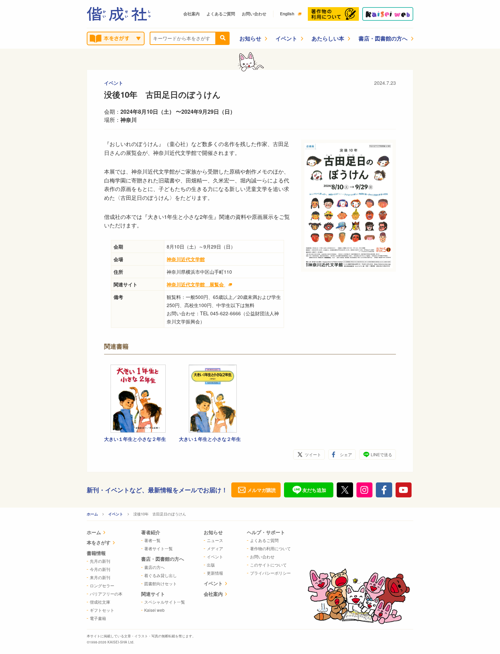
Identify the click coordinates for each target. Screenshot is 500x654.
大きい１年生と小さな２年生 (135, 438)
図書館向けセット (160, 583)
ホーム (92, 513)
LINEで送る (381, 454)
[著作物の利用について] (333, 14)
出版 (211, 565)
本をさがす (99, 542)
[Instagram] (364, 489)
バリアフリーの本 (106, 593)
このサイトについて (268, 565)
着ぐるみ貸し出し (160, 575)
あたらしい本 (328, 38)
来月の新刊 (100, 577)
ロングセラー (102, 585)
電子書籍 (98, 618)
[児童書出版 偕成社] (119, 14)
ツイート (313, 454)
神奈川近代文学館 (186, 259)
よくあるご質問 (220, 14)
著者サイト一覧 (158, 548)
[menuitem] (104, 533)
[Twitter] (345, 489)
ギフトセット (102, 610)
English (287, 14)
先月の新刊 (100, 561)
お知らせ (250, 38)
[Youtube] (404, 489)
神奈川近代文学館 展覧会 (196, 284)
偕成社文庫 (100, 602)
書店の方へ (154, 567)
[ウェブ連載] (387, 14)
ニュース (215, 540)
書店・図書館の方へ (383, 38)
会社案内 (191, 14)
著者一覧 (152, 540)
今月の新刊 (100, 569)
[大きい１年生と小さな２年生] (138, 399)
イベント (286, 38)
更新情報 (215, 573)
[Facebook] (384, 489)
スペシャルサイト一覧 (164, 602)
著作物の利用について (270, 548)
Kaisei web (154, 610)
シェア (346, 454)
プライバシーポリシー (270, 573)
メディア (215, 548)
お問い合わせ (254, 14)
